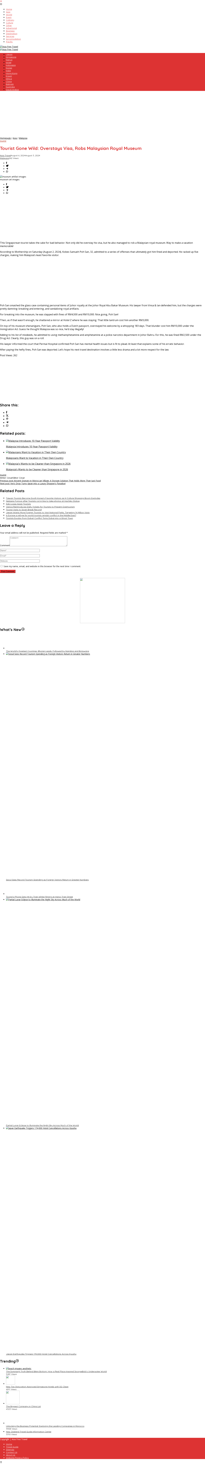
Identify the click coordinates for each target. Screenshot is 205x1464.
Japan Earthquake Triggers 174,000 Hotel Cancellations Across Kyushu (41, 1354)
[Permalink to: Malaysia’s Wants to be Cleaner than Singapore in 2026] (38, 463)
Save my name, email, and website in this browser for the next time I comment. (42, 566)
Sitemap (10, 1449)
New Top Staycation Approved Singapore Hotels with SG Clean (37, 1386)
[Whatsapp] (7, 171)
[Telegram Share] (7, 168)
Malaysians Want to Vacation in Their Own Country (34, 458)
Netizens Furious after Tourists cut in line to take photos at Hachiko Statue (43, 501)
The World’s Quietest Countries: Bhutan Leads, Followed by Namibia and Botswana (47, 651)
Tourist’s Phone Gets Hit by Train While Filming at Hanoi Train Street (39, 896)
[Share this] (6, 163)
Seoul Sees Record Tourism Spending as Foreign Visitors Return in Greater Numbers (47, 879)
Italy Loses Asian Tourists (18, 504)
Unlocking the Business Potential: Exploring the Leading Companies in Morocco (45, 1426)
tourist (3, 141)
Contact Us (11, 1452)
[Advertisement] (102, 114)
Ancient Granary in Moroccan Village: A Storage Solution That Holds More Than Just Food (50, 480)
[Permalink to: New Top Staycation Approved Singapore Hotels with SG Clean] (10, 1383)
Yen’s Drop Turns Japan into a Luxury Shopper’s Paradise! (33, 483)
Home (9, 1444)
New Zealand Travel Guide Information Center (28, 1431)
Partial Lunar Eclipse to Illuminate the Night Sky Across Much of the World (42, 1125)
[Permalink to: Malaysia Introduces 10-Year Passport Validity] (33, 440)
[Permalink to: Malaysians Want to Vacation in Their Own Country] (36, 452)
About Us (10, 1455)
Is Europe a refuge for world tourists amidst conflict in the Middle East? (41, 515)
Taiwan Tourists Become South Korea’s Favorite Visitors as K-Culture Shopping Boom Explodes (53, 498)
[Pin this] (7, 419)
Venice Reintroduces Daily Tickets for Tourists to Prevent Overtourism (40, 506)
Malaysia (4, 158)
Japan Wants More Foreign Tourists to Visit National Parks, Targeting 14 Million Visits (48, 512)
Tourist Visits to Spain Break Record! (24, 509)
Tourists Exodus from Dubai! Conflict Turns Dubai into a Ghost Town (39, 518)
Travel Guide (12, 1446)
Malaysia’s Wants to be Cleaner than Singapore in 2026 (37, 469)
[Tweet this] (7, 166)
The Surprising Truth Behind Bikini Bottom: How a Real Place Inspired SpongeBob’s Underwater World (56, 1371)
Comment (5, 545)
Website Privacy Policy (17, 1457)
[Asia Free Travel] (9, 46)
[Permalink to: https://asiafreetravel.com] (23, 629)
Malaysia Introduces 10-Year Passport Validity (31, 446)
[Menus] (1, 1)
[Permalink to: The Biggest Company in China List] (13, 1403)
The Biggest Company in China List (23, 1406)
